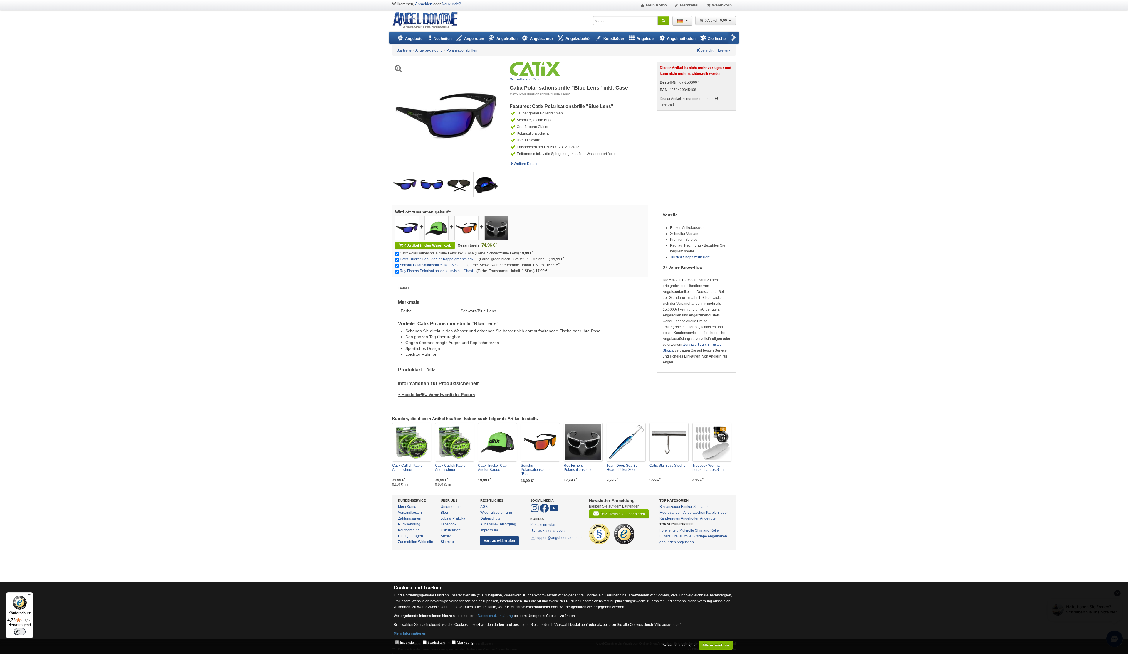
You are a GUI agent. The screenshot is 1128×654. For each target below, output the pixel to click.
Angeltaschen (694, 512)
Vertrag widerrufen (499, 541)
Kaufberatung (409, 530)
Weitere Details (526, 164)
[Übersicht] (705, 50)
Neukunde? (451, 4)
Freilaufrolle (681, 536)
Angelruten (709, 518)
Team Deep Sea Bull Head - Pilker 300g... (623, 467)
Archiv (446, 536)
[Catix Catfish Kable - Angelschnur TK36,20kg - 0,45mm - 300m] (454, 442)
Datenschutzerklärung (495, 616)
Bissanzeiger (669, 507)
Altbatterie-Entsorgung (498, 524)
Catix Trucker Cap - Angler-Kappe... (493, 467)
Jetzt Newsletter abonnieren (622, 514)
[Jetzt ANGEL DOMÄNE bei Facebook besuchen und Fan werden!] (535, 511)
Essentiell (408, 642)
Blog (444, 512)
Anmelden (423, 4)
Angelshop (685, 542)
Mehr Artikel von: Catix (525, 79)
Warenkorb (722, 5)
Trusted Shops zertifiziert (689, 257)
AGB (484, 507)
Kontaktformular (542, 525)
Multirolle (686, 530)
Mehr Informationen (410, 633)
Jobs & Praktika (453, 518)
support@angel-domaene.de (559, 538)
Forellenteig (669, 530)
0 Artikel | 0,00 (716, 20)
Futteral (665, 536)
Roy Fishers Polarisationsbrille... (579, 467)
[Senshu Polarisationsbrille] (466, 228)
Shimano (700, 507)
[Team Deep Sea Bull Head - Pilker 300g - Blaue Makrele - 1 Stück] (626, 442)
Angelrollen (690, 518)
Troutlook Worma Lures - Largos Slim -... (710, 467)
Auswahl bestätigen (679, 645)
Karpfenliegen (717, 512)
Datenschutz (490, 518)
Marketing (465, 642)
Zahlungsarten (409, 518)
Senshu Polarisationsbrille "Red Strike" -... (433, 265)
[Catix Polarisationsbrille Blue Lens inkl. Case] (404, 184)
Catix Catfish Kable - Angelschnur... (408, 467)
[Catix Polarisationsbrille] (407, 228)
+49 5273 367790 (550, 531)
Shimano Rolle (707, 530)
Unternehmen (452, 507)
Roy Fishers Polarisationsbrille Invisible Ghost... (438, 271)
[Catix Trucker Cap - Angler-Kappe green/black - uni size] (436, 228)
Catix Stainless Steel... (667, 465)
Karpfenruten (669, 518)
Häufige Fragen (410, 536)
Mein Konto (656, 5)
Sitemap (447, 542)
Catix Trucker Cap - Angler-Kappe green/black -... (439, 259)
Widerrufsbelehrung (496, 512)
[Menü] (29, 595)
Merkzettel (689, 5)
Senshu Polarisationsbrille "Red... (535, 469)
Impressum (489, 530)
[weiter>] (724, 50)
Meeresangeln (671, 512)
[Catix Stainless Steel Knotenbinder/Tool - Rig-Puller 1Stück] (669, 442)
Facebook (448, 524)
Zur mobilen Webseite (415, 542)
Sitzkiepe (699, 536)
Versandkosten (410, 512)
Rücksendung (409, 524)
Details (403, 288)
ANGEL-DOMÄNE (428, 20)
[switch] (20, 631)
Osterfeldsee (451, 530)
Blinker (686, 507)
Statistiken (436, 642)
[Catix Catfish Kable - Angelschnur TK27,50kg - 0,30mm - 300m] (411, 442)
